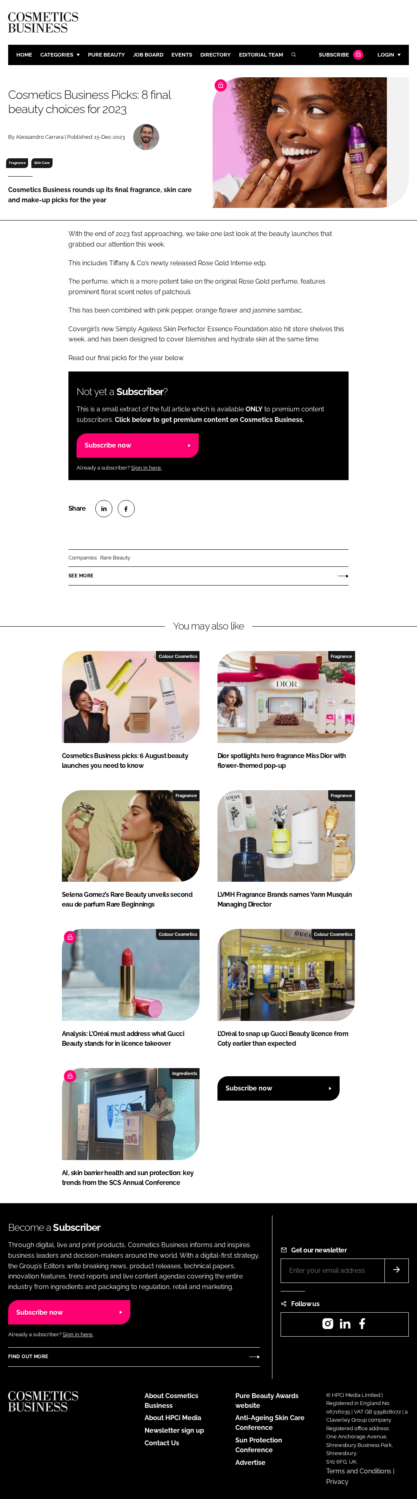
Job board (148, 55)
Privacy (337, 1482)
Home (24, 55)
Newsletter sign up (174, 1430)
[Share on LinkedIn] (103, 508)
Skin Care (42, 163)
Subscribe (334, 55)
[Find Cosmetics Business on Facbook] (362, 1326)
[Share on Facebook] (126, 508)
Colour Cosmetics (178, 656)
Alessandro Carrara (40, 137)
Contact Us (162, 1443)
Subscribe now (108, 445)
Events (181, 55)
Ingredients (184, 1073)
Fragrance (17, 163)
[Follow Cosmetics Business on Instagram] (327, 1326)
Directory (215, 55)
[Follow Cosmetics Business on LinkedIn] (344, 1326)
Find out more (28, 1356)
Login (385, 55)
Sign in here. (146, 468)
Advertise (250, 1462)
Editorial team (261, 55)
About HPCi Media (173, 1418)
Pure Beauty (106, 55)
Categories (56, 55)
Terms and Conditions (358, 1471)
